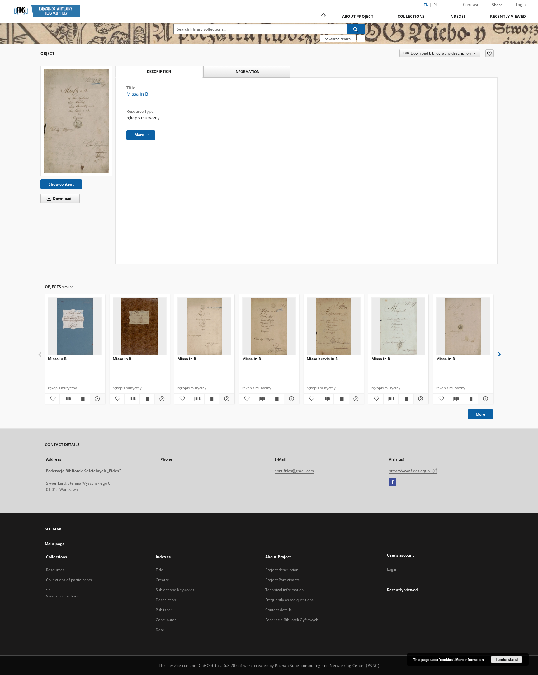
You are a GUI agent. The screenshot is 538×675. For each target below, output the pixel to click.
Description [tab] (159, 71)
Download (62, 198)
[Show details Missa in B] (96, 399)
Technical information (284, 589)
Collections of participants (69, 579)
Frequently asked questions (289, 599)
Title (159, 570)
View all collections (62, 596)
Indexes (457, 16)
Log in (392, 569)
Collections (411, 16)
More (480, 414)
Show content (61, 184)
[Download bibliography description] (67, 399)
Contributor (166, 619)
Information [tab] (247, 71)
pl (435, 5)
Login (521, 4)
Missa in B (57, 358)
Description (166, 599)
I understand (507, 659)
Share (497, 4)
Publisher (164, 609)
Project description (281, 570)
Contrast (471, 4)
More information (469, 659)
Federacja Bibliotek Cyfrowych (291, 619)
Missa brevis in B (322, 358)
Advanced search (338, 38)
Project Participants (282, 579)
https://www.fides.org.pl (410, 470)
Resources (55, 570)
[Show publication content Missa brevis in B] (341, 399)
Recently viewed (508, 16)
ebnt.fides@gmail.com (294, 470)
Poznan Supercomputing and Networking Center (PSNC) (327, 665)
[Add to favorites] (489, 53)
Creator (162, 579)
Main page (54, 543)
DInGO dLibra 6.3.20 (216, 665)
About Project (357, 16)
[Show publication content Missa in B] (82, 399)
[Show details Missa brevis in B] (355, 399)
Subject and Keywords (175, 589)
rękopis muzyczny (143, 118)
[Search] (356, 29)
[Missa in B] (76, 121)
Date (160, 629)
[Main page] (323, 16)
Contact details (278, 609)
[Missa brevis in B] (333, 326)
